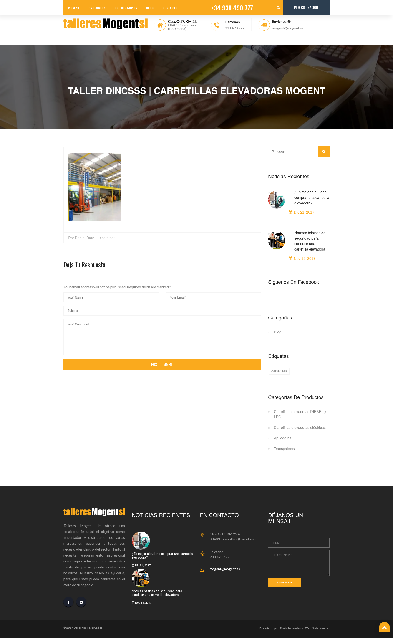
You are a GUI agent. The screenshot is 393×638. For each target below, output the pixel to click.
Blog (150, 7)
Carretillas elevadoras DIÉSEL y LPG (300, 414)
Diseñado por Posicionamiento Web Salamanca (293, 628)
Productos (97, 7)
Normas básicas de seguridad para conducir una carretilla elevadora (309, 241)
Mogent (73, 7)
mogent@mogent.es (225, 569)
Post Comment (162, 364)
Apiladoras (282, 438)
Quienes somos (126, 7)
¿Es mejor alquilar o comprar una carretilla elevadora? (311, 197)
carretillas (279, 371)
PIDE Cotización (306, 7)
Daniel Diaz (84, 237)
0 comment (107, 237)
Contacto (170, 7)
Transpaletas (284, 448)
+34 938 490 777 (232, 7)
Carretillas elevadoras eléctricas (300, 427)
